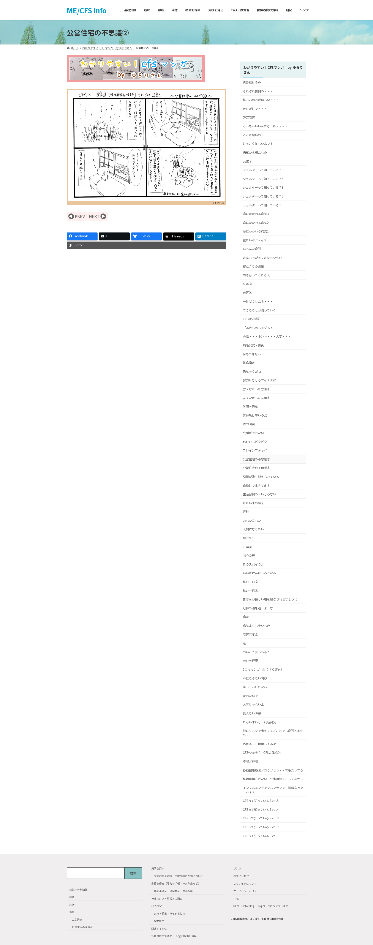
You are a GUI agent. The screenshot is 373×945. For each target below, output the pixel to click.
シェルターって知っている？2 (263, 196)
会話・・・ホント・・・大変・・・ (267, 336)
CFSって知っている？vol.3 (261, 818)
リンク (237, 868)
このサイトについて (245, 883)
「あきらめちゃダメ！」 (259, 328)
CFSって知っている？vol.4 (261, 809)
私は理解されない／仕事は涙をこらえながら (273, 779)
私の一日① (250, 590)
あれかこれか (252, 520)
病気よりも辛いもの (256, 625)
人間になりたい (253, 529)
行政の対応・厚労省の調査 (166, 898)
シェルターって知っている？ (262, 205)
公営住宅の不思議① (256, 468)
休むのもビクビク (255, 441)
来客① (247, 293)
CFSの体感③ (251, 319)
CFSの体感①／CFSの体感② (262, 753)
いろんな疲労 (252, 249)
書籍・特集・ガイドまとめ (169, 913)
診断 (71, 904)
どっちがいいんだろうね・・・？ (265, 126)
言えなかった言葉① (256, 398)
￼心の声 (249, 555)
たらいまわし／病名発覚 (259, 722)
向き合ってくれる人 (256, 275)
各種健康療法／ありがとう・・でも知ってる (273, 770)
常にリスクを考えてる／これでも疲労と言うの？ (273, 733)
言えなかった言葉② (256, 389)
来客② (247, 284)
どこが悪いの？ (253, 135)
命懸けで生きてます (256, 485)
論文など (159, 921)
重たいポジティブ (255, 240)
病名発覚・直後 (253, 345)
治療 (71, 912)
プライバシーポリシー (246, 891)
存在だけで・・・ (255, 108)
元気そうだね (252, 371)
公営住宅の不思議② (256, 459)
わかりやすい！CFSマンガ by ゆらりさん (273, 70)
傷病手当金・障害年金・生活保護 (173, 891)
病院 (246, 617)
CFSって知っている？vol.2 (261, 827)
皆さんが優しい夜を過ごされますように (270, 599)
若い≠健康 (250, 661)
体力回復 (249, 424)
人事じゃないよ (253, 704)
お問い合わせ (241, 876)
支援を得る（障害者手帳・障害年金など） (176, 883)
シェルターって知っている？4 (263, 179)
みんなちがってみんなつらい (262, 257)
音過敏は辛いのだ (255, 415)
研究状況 (156, 906)
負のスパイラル (253, 564)
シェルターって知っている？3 (263, 187)
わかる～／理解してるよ (259, 744)
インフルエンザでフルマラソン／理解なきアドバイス (273, 789)
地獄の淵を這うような (258, 608)
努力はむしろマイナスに (259, 380)
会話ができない (253, 433)
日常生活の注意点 (82, 927)
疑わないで (250, 696)
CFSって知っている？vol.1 (261, 836)
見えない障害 (252, 713)
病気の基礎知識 (78, 889)
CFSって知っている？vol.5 (261, 801)
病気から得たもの (255, 152)
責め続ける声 (252, 82)
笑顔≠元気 (250, 407)
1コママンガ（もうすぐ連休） (263, 669)
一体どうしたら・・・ (258, 301)
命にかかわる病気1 (256, 231)
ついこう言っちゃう (256, 652)
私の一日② (250, 582)
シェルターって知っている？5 (263, 170)
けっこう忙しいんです (258, 144)
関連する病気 (159, 928)
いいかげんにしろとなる (259, 573)
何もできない (252, 354)
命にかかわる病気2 (256, 222)
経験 (246, 512)
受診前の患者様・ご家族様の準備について (178, 876)
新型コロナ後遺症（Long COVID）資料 (174, 936)
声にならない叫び (255, 678)
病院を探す (157, 868)
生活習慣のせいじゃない (259, 494)
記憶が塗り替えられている (261, 476)
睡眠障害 (249, 117)
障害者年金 (250, 634)
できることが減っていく (259, 310)
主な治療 (77, 919)
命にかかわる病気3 (256, 214)
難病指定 (249, 363)
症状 (71, 897)
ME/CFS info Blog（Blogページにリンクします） (262, 906)
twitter (248, 538)
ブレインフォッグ (255, 450)
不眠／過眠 (250, 761)
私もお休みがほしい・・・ (261, 100)
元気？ (247, 161)
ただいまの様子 (253, 503)
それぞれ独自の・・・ (258, 91)
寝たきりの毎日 (253, 266)
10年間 (247, 547)
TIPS (236, 898)
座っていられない (255, 687)
